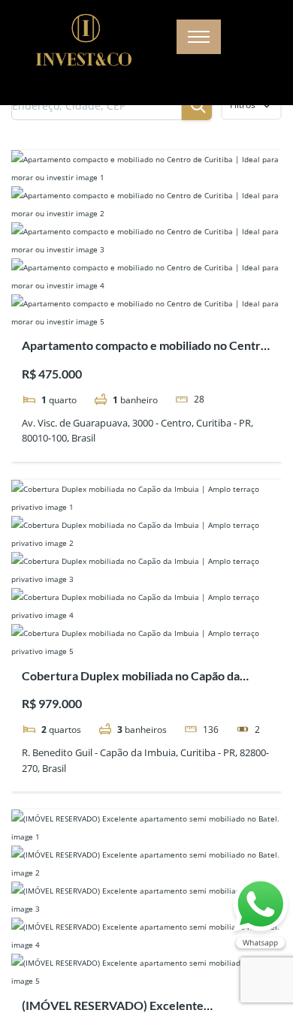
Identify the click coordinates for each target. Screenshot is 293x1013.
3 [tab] (146, 308)
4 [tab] (160, 308)
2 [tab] (133, 308)
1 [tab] (119, 308)
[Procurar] (197, 105)
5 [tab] (174, 308)
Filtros (242, 104)
